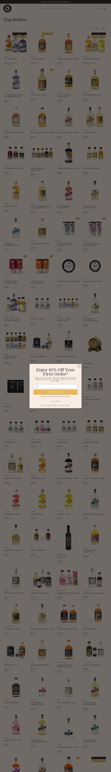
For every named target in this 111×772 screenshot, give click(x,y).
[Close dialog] (79, 366)
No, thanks (55, 401)
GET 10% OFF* (55, 392)
